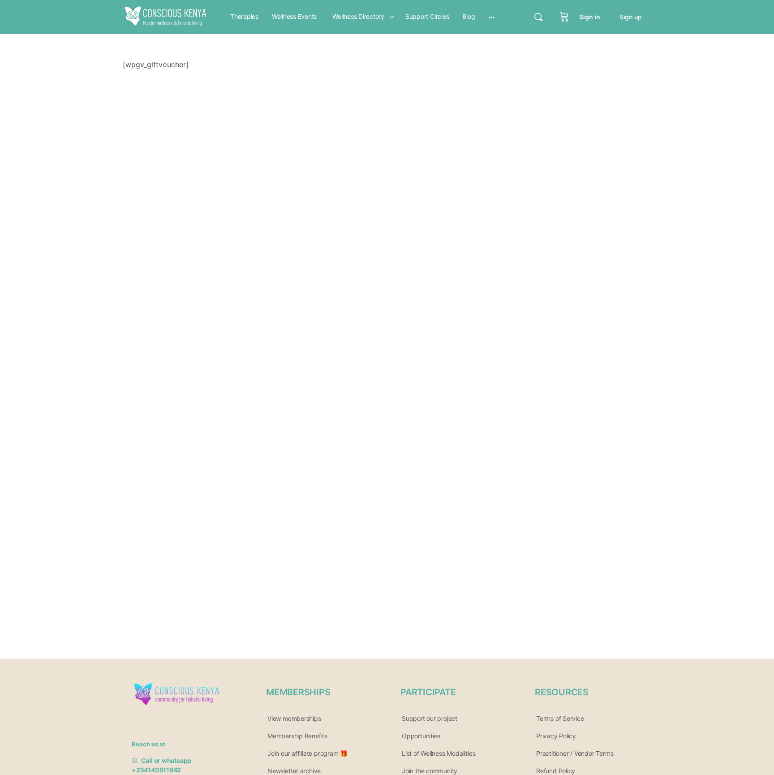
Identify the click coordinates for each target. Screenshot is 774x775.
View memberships (294, 718)
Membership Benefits (297, 736)
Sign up (630, 17)
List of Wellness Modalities (438, 753)
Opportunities (421, 736)
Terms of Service (560, 718)
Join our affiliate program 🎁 (307, 753)
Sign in (589, 17)
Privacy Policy (556, 736)
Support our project (429, 718)
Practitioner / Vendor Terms (574, 753)
